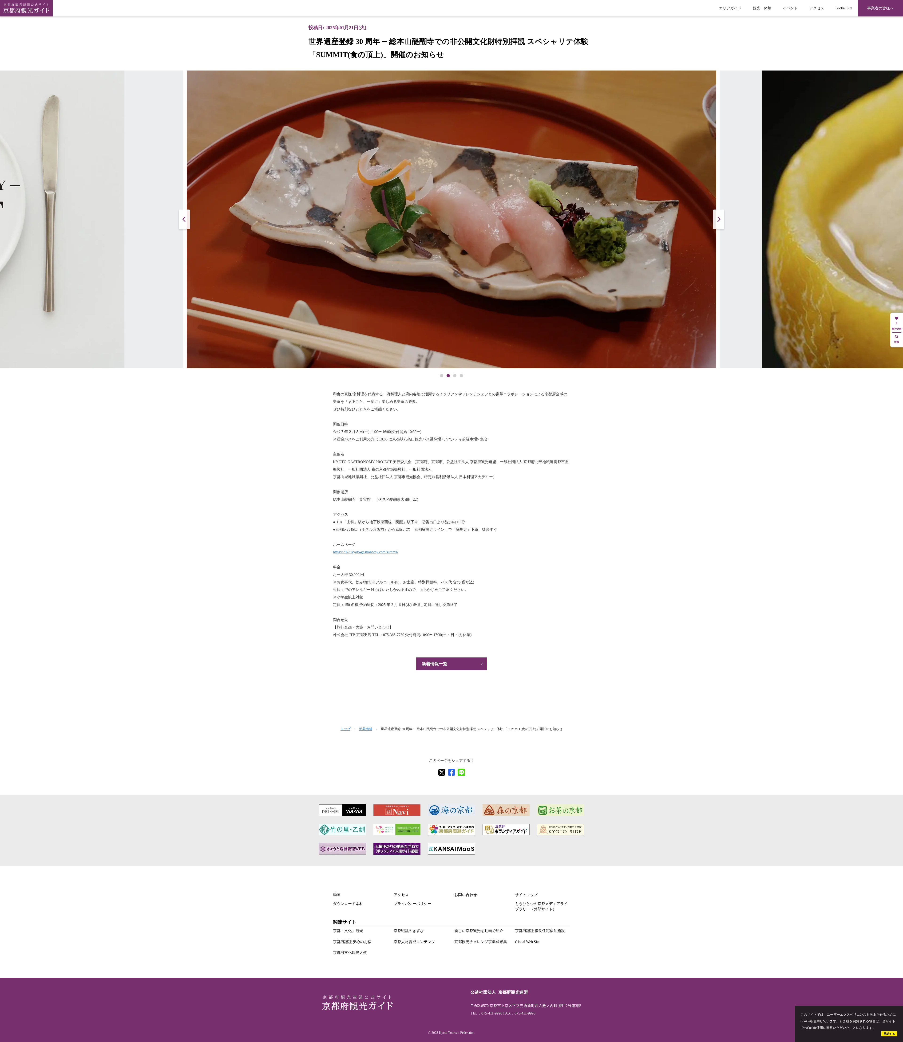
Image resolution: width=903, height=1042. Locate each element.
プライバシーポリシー (412, 904)
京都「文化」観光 (348, 931)
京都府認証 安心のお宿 (352, 942)
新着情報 (365, 729)
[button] (718, 219)
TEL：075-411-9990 (486, 1013)
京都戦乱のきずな (409, 931)
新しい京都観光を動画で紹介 (478, 931)
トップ (345, 729)
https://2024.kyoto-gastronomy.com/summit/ (365, 552)
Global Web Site (527, 942)
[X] (441, 772)
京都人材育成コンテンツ (414, 942)
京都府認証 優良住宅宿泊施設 (540, 931)
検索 (896, 342)
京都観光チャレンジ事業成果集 (480, 942)
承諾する (889, 1033)
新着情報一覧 (434, 663)
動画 (337, 895)
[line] (461, 772)
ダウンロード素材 (348, 904)
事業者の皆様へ (880, 8)
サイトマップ (526, 895)
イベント (790, 8)
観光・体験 (762, 8)
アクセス (816, 8)
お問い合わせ (465, 895)
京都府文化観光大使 (350, 953)
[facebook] (451, 772)
